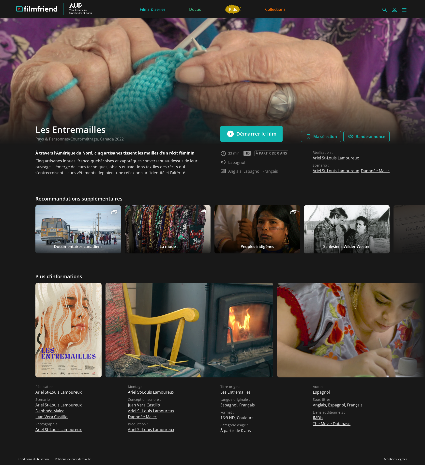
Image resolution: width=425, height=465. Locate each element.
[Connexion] (394, 10)
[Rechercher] (385, 10)
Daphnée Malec (375, 170)
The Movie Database (331, 423)
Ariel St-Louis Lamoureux (336, 158)
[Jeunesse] (233, 9)
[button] (404, 10)
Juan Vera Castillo (51, 416)
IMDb (318, 417)
